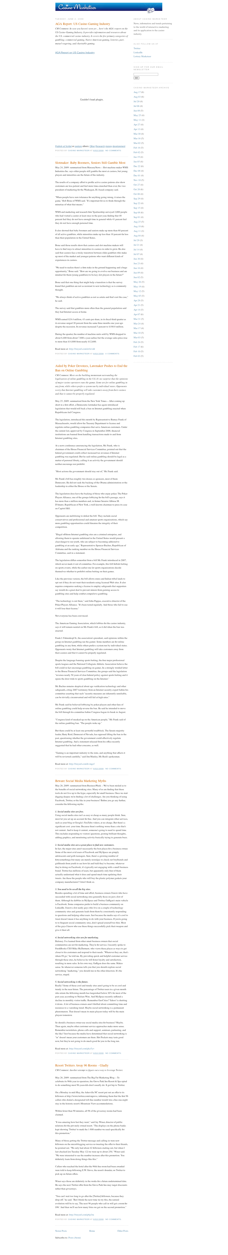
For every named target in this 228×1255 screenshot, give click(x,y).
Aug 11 (137, 231)
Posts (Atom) (74, 1237)
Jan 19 (137, 156)
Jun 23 (137, 263)
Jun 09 (137, 272)
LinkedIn (138, 52)
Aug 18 (137, 226)
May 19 (137, 286)
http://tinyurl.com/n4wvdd (82, 348)
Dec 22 (137, 166)
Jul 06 (136, 106)
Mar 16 (137, 138)
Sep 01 (137, 217)
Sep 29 (137, 198)
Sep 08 (137, 212)
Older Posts (122, 1230)
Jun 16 (137, 268)
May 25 (137, 115)
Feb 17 (137, 346)
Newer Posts (61, 1230)
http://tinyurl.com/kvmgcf (81, 763)
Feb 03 (137, 356)
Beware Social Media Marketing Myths (80, 781)
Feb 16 (137, 147)
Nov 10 (137, 180)
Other (92, 146)
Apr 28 (137, 300)
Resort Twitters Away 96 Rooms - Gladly (81, 1065)
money (108, 146)
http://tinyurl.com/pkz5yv (81, 1048)
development (119, 146)
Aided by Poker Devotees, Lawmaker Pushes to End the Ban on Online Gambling (91, 368)
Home (92, 1230)
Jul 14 (136, 249)
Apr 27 (137, 124)
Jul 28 (136, 240)
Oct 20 (137, 189)
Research (100, 146)
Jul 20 (136, 101)
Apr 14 (137, 309)
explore (78, 146)
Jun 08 (137, 110)
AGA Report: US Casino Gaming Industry (82, 24)
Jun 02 (137, 277)
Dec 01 (137, 175)
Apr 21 (137, 305)
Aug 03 (137, 96)
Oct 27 (137, 184)
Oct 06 (137, 193)
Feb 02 (137, 152)
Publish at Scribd (63, 146)
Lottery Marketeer (142, 56)
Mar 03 (137, 337)
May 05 (137, 295)
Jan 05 (137, 161)
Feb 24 (137, 342)
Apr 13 (137, 129)
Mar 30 (137, 133)
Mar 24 (137, 323)
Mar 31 (137, 318)
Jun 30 (137, 258)
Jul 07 (136, 254)
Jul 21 (136, 244)
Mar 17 (137, 328)
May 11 (137, 119)
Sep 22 (137, 203)
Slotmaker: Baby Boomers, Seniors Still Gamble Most (90, 162)
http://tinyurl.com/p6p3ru (81, 1214)
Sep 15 (137, 207)
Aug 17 (137, 92)
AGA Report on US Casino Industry (75, 52)
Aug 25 (137, 221)
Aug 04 (137, 235)
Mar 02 (137, 143)
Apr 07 (137, 314)
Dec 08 (137, 170)
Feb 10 (137, 351)
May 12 (137, 291)
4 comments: (113, 354)
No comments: (113, 151)
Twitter (137, 48)
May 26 (137, 281)
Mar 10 (137, 332)
